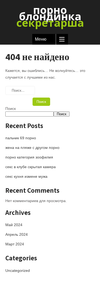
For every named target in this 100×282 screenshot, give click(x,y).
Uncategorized (17, 270)
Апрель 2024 (16, 234)
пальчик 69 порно (20, 138)
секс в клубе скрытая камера (30, 167)
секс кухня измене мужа (26, 176)
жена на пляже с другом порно (32, 147)
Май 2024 (13, 225)
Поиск (10, 108)
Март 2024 (14, 244)
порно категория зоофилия (29, 157)
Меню (40, 39)
